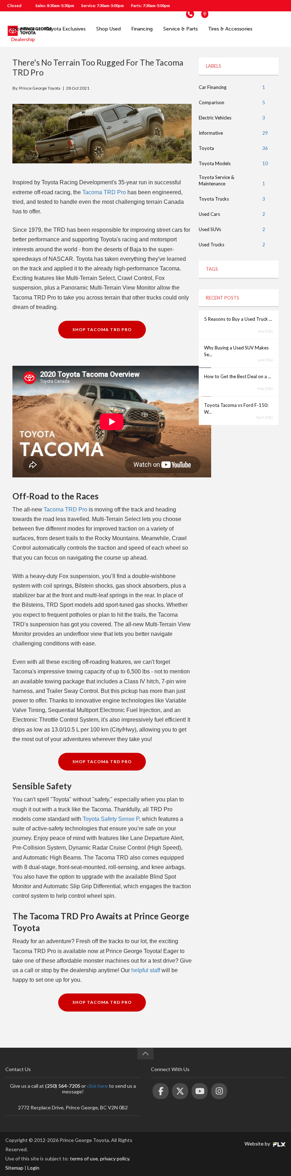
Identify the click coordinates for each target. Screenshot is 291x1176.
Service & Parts (180, 29)
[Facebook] (161, 1091)
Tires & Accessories (230, 29)
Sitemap (14, 1168)
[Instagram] (219, 1091)
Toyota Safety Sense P (111, 819)
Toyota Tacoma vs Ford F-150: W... (236, 408)
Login (33, 1168)
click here (97, 1086)
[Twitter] (180, 1091)
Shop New (23, 29)
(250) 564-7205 (164, 14)
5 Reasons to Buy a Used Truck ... (238, 319)
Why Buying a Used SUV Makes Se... (236, 351)
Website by (258, 1144)
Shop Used (108, 29)
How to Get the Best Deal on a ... (237, 376)
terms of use (84, 1158)
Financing (142, 29)
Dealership (23, 40)
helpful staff (145, 970)
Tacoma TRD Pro (104, 192)
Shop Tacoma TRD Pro (102, 329)
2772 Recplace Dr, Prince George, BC (248, 14)
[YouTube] (200, 1091)
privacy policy (114, 1158)
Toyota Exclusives (65, 29)
